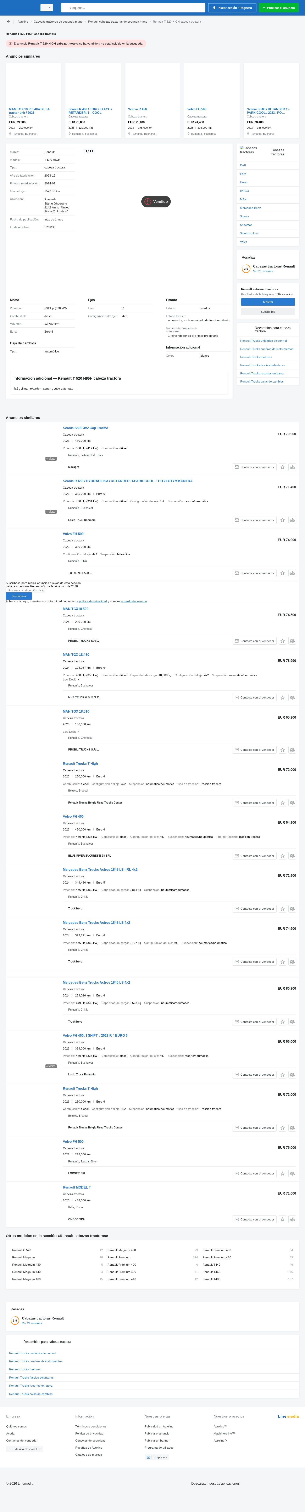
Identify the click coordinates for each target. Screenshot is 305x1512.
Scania (244, 216)
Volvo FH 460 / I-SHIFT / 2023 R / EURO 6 (95, 1035)
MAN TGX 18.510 (76, 711)
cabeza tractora (54, 167)
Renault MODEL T (77, 1187)
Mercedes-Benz (250, 207)
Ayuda (10, 1433)
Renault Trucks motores (256, 357)
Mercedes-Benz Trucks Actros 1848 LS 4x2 (96, 922)
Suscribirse (19, 596)
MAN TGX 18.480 (76, 654)
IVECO (244, 190)
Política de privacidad (89, 1433)
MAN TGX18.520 (75, 609)
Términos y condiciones (90, 1426)
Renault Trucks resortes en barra (262, 373)
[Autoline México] (20, 8)
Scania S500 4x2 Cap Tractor (85, 428)
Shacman (246, 224)
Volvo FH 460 (73, 816)
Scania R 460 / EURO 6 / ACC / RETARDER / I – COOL (90, 110)
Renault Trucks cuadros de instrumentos (266, 349)
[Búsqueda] (65, 7)
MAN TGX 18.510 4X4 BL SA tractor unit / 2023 (29, 110)
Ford (243, 174)
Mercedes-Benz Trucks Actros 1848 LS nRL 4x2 (100, 869)
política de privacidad (93, 601)
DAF (243, 165)
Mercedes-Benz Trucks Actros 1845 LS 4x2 (96, 982)
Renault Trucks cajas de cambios (262, 381)
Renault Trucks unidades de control (263, 340)
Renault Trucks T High (80, 763)
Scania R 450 (137, 109)
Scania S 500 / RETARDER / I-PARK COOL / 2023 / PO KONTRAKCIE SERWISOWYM (269, 110)
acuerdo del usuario (134, 601)
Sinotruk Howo (249, 233)
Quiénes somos (16, 1426)
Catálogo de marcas (88, 1454)
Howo (244, 182)
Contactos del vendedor (22, 1440)
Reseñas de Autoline (88, 1447)
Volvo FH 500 (196, 109)
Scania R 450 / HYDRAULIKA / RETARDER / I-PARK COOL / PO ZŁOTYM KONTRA (128, 481)
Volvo (243, 241)
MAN (243, 199)
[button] (282, 467)
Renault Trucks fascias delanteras (262, 365)
